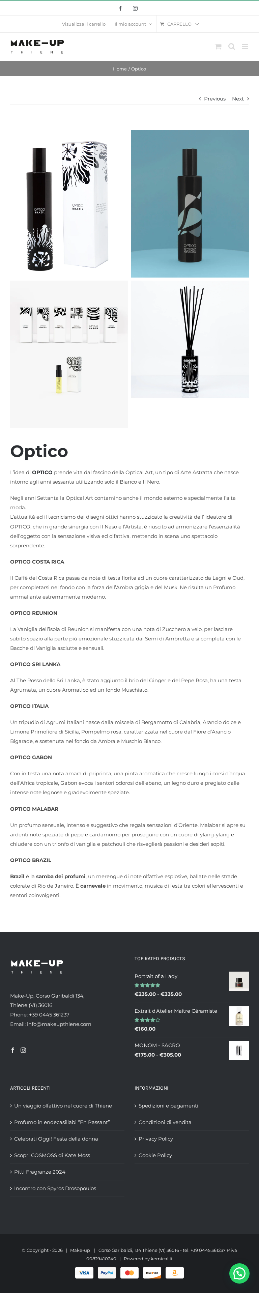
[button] (239, 1273)
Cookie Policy (155, 1155)
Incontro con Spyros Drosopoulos (55, 1188)
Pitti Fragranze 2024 (39, 1172)
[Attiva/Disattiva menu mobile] (245, 46)
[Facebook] (13, 1050)
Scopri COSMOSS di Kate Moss (52, 1155)
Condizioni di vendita (165, 1122)
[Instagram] (23, 1050)
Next (238, 98)
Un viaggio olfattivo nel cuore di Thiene (63, 1105)
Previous (215, 98)
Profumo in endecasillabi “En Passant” (62, 1122)
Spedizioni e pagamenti (168, 1105)
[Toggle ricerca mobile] (231, 46)
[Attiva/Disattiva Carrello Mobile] (218, 46)
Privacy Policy (156, 1139)
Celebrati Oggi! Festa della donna (56, 1139)
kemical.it (162, 1258)
